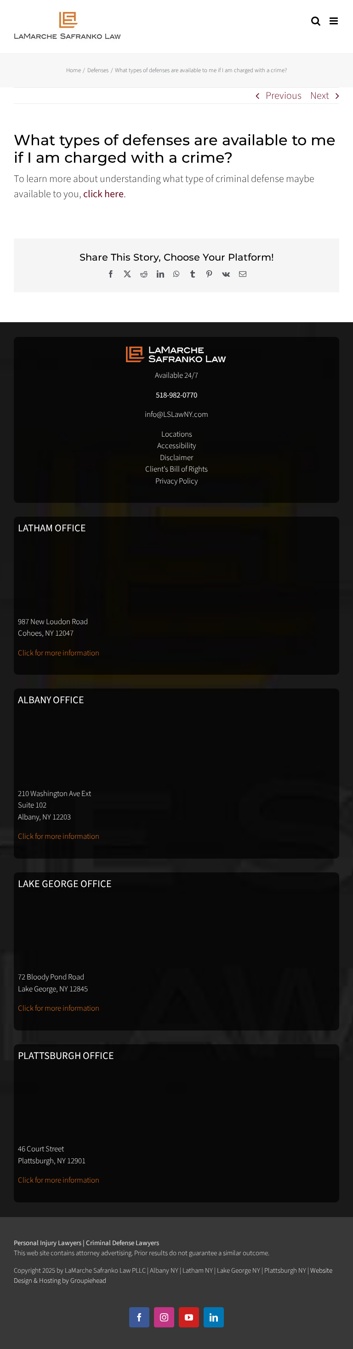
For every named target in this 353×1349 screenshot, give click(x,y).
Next (319, 95)
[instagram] (164, 1317)
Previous (284, 95)
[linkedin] (214, 1317)
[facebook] (139, 1317)
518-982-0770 (176, 395)
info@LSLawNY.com (176, 414)
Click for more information (58, 653)
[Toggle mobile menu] (334, 21)
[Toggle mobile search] (315, 21)
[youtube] (189, 1317)
